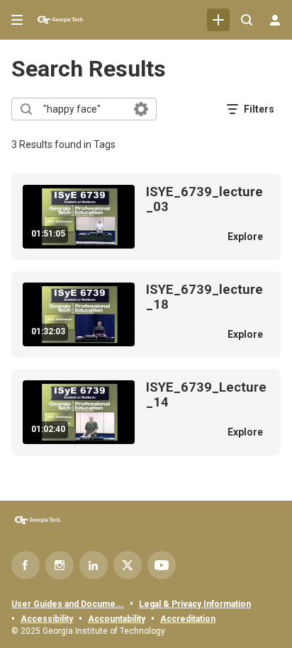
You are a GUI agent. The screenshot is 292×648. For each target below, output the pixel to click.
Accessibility (47, 619)
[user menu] (275, 19)
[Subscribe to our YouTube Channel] (161, 565)
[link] (218, 19)
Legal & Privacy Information (195, 604)
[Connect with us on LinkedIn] (93, 565)
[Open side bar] (17, 19)
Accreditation (187, 619)
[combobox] (83, 109)
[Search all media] (246, 19)
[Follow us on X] (127, 565)
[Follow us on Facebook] (25, 565)
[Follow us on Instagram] (59, 565)
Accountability (116, 619)
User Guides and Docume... (67, 604)
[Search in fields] (141, 109)
